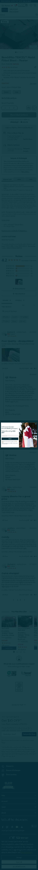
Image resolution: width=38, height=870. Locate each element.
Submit (10, 438)
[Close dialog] (36, 424)
